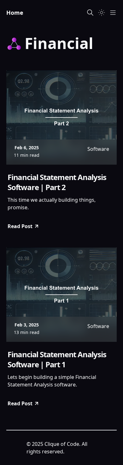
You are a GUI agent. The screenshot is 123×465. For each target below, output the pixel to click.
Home (14, 12)
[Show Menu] (113, 12)
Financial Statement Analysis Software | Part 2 (57, 182)
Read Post (20, 226)
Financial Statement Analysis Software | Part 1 (57, 359)
